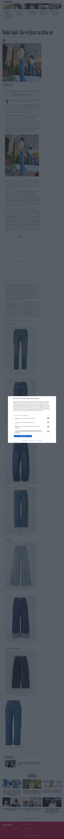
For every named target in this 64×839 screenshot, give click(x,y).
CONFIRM (23, 436)
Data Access (32, 440)
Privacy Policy (39, 440)
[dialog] (32, 419)
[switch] (47, 418)
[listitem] (32, 415)
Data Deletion (25, 440)
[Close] (53, 398)
